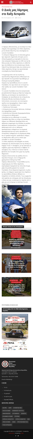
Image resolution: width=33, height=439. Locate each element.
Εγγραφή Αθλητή (8, 399)
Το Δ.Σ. (6, 387)
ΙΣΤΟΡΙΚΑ (17, 416)
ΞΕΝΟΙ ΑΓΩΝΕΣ (6, 422)
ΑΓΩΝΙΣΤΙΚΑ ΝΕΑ (16, 231)
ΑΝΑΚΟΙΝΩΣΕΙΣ (6, 413)
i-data (22, 433)
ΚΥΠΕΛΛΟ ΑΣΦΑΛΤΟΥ (16, 235)
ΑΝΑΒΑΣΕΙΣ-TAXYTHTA (18, 410)
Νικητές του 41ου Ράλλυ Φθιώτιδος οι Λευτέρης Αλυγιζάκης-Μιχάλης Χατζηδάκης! (16, 242)
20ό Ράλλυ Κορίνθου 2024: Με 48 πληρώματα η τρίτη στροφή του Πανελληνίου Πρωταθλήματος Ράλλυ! (16, 288)
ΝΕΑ (21, 280)
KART (10, 408)
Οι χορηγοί (7, 393)
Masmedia (11, 433)
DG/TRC (5, 408)
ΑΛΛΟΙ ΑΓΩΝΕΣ (6, 410)
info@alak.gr (8, 379)
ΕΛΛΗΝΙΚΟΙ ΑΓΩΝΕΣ (16, 233)
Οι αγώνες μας (8, 396)
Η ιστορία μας (7, 390)
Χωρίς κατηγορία (7, 425)
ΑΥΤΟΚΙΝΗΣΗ (15, 413)
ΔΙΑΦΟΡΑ (23, 413)
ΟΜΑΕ (13, 422)
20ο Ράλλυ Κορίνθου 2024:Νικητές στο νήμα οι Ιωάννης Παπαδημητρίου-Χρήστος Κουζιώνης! (16, 264)
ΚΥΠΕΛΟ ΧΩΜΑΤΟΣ (20, 419)
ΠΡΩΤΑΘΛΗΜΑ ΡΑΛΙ (7, 7)
